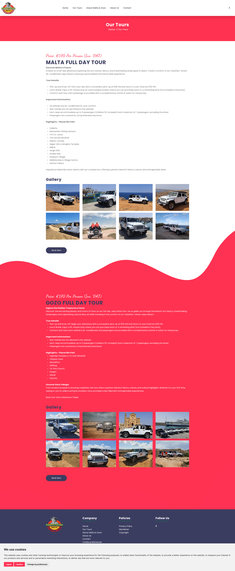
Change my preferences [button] (37, 564)
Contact (127, 7)
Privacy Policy (125, 526)
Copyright (124, 532)
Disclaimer (124, 529)
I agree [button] (9, 564)
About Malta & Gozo (96, 7)
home (111, 29)
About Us (114, 7)
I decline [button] (19, 564)
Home (65, 7)
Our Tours (77, 7)
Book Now (56, 250)
